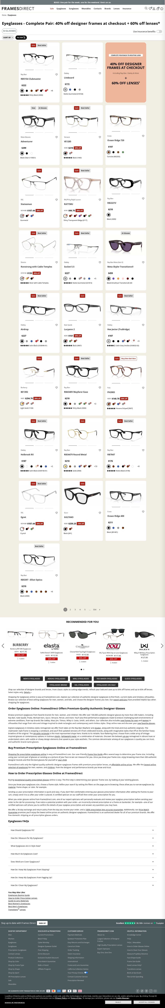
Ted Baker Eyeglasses (107, 678)
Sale (52, 8)
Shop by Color (13, 961)
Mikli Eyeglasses (81, 678)
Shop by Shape (14, 969)
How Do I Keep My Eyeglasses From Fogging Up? (31, 877)
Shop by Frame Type (16, 965)
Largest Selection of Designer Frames (108, 940)
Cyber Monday (43, 942)
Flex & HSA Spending (135, 976)
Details (27, 692)
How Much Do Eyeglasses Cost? (24, 854)
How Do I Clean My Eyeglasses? (24, 885)
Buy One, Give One (104, 952)
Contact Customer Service (78, 976)
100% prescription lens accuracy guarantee (104, 809)
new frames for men (129, 720)
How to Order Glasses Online (138, 946)
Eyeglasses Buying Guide (19, 895)
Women (11, 939)
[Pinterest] (146, 991)
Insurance (127, 8)
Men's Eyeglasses (31, 678)
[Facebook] (137, 991)
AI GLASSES (9, 31)
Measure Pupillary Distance (137, 954)
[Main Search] (146, 8)
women (145, 720)
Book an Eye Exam (134, 973)
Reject (118, 1002)
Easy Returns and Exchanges (78, 942)
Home (4, 15)
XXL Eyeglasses (82, 685)
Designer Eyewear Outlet (47, 946)
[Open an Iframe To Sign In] (154, 8)
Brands (108, 8)
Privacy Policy (61, 998)
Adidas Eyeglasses (56, 678)
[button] (162, 645)
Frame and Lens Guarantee (78, 965)
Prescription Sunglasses (17, 950)
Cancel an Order (74, 946)
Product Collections (15, 957)
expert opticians (120, 699)
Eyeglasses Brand (58, 685)
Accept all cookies (147, 1002)
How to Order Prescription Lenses (22, 898)
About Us (100, 935)
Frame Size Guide (95, 754)
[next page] (99, 610)
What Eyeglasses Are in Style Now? (26, 846)
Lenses (117, 8)
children (51, 767)
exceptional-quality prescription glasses (32, 779)
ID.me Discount (44, 954)
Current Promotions (45, 935)
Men (10, 935)
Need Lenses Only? (134, 965)
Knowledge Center (134, 935)
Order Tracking (73, 950)
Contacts (98, 8)
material (11, 787)
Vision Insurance (74, 954)
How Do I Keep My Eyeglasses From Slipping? (30, 869)
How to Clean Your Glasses (137, 950)
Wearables (86, 8)
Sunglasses (74, 8)
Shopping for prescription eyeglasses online (27, 754)
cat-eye (125, 736)
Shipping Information (76, 957)
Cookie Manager (122, 998)
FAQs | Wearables (134, 942)
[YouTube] (155, 991)
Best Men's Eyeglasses (17, 906)
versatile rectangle (41, 733)
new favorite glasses (146, 723)
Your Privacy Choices (76, 973)
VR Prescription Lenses (17, 976)
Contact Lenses (14, 954)
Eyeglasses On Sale (106, 685)
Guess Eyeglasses (133, 678)
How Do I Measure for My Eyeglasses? (27, 838)
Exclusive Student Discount (48, 957)
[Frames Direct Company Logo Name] (18, 8)
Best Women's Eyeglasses (19, 903)
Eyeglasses (61, 8)
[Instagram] (150, 991)
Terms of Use (76, 998)
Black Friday (42, 939)
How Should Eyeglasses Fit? (22, 830)
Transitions (13, 909)
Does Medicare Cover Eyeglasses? (25, 861)
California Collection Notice (78, 969)
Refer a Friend (43, 965)
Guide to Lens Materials (18, 901)
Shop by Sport (13, 973)
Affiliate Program (44, 969)
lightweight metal (68, 736)
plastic (57, 736)
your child (62, 760)
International (73, 961)
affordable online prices (121, 764)
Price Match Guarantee (46, 961)
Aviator (98, 728)
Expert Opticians (103, 949)
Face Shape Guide (134, 957)
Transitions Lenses (134, 969)
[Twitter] (142, 991)
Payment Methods (75, 935)
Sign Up (42, 923)
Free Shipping (43, 950)
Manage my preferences (15, 1002)
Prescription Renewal (76, 980)
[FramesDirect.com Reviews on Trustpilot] (130, 923)
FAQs (129, 939)
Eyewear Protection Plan (77, 939)
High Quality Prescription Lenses (109, 945)
